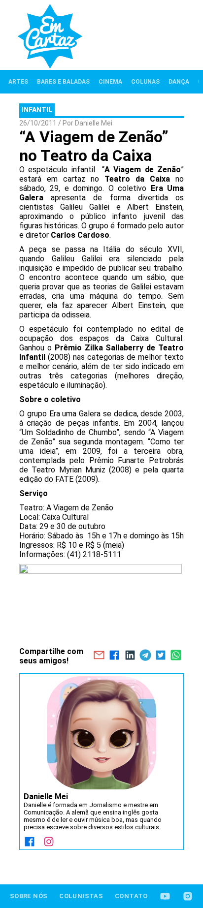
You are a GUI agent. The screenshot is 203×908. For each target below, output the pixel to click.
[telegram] (145, 656)
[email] (98, 656)
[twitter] (160, 656)
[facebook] (114, 656)
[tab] (18, 82)
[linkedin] (129, 656)
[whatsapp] (176, 656)
